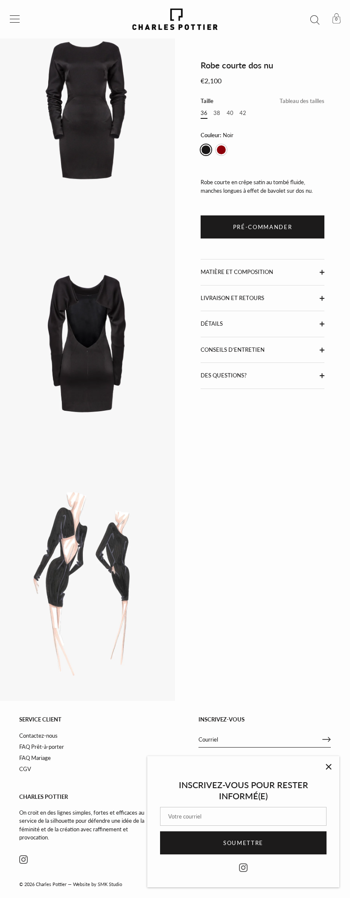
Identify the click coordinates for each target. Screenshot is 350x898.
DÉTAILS (212, 323)
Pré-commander (262, 227)
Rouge (221, 149)
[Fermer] (328, 766)
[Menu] (15, 19)
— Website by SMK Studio (95, 884)
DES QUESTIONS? (224, 375)
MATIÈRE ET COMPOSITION (237, 271)
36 (204, 113)
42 (242, 113)
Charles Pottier (51, 884)
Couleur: (217, 135)
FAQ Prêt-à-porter (41, 746)
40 (230, 113)
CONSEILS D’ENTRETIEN (233, 349)
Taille (262, 101)
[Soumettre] (326, 739)
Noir (206, 149)
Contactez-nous (38, 735)
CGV (25, 769)
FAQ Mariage (35, 757)
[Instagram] (243, 866)
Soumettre (243, 842)
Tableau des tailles (302, 100)
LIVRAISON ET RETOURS (232, 297)
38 (216, 113)
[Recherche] (315, 20)
